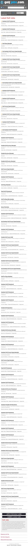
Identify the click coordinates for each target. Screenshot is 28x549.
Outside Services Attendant (7, 153)
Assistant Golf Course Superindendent (10, 352)
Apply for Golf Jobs (14, 514)
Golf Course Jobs (8, 55)
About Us (8, 545)
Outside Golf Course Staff (7, 237)
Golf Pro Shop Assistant (6, 276)
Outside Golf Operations (6, 308)
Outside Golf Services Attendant (8, 145)
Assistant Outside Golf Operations (9, 404)
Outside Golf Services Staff (7, 480)
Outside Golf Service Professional (9, 389)
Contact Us (1, 8)
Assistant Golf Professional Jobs (13, 25)
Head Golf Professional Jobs (12, 195)
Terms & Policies (14, 545)
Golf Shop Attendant (7, 43)
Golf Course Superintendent (8, 106)
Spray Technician (5, 207)
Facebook (3, 8)
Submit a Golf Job (14, 517)
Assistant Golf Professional (8, 21)
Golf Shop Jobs (10, 47)
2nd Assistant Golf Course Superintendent (12, 51)
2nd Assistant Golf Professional (9, 130)
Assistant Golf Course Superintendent (11, 59)
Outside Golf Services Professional (9, 442)
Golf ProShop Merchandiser (7, 199)
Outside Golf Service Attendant (8, 161)
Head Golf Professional (6, 191)
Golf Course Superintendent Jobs (13, 249)
